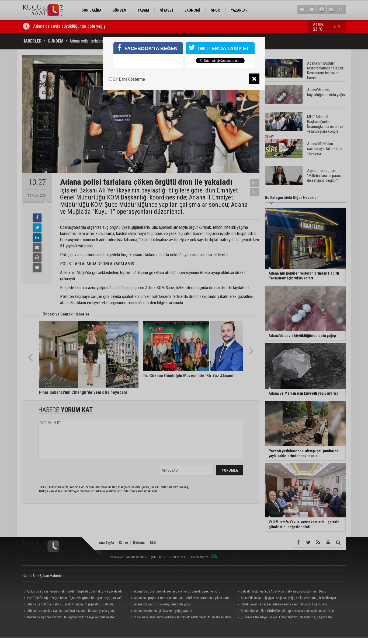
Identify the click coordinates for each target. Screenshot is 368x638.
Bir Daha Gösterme (128, 79)
